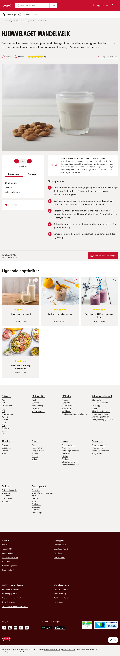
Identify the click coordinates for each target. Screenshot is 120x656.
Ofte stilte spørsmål (61, 589)
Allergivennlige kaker (101, 411)
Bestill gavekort (60, 545)
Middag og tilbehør (100, 414)
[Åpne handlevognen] (113, 5)
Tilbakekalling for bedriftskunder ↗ (15, 606)
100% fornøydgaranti (62, 598)
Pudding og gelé (99, 445)
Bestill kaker (58, 553)
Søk (53, 5)
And (4, 400)
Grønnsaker (7, 405)
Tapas (34, 501)
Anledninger (37, 512)
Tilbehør (6, 441)
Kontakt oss (58, 602)
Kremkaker (66, 448)
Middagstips (38, 396)
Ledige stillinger (8, 553)
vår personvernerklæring (52, 649)
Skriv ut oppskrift (14, 205)
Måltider (66, 396)
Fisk (3, 411)
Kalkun (5, 419)
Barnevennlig (37, 405)
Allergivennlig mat (102, 396)
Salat (4, 453)
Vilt (3, 433)
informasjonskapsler (68, 649)
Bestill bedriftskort (61, 549)
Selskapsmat (39, 486)
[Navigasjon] (106, 5)
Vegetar (35, 408)
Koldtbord (36, 496)
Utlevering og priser (9, 594)
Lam (4, 422)
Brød (34, 445)
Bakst (94, 408)
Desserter (97, 441)
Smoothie (6, 493)
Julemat (35, 510)
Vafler (34, 459)
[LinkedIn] (21, 627)
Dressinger (6, 448)
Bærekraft (6, 561)
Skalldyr (5, 428)
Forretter (36, 490)
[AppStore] (59, 627)
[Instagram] (10, 627)
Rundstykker (37, 448)
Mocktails (6, 496)
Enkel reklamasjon (61, 594)
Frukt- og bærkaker (70, 450)
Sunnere (35, 403)
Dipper (5, 450)
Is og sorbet (97, 453)
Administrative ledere (10, 557)
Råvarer (6, 396)
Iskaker (65, 456)
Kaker (65, 441)
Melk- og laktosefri (100, 403)
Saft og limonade (9, 490)
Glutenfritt (96, 400)
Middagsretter (38, 411)
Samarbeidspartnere (10, 566)
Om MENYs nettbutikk (10, 589)
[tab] (14, 174)
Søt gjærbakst (38, 450)
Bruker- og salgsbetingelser (12, 598)
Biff (3, 403)
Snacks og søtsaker (100, 417)
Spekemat (36, 504)
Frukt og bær (7, 414)
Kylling (5, 417)
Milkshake (6, 501)
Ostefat (35, 498)
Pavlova (65, 459)
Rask (34, 400)
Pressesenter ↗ (8, 570)
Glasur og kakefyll (69, 462)
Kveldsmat (66, 411)
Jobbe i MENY (7, 549)
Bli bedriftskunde (8, 602)
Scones (35, 456)
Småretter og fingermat (42, 493)
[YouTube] (15, 627)
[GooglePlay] (46, 627)
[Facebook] (4, 627)
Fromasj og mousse (100, 450)
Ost (3, 425)
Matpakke (66, 408)
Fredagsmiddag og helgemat (74, 414)
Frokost (65, 400)
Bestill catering (59, 557)
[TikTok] (27, 627)
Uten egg (96, 405)
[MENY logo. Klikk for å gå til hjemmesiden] (7, 5)
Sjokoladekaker (68, 445)
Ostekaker (66, 453)
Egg (3, 408)
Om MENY (6, 545)
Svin (4, 431)
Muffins (35, 453)
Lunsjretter (66, 403)
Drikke (5, 486)
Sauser (5, 445)
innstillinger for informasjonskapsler (13, 652)
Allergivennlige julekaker (102, 419)
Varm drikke (7, 498)
